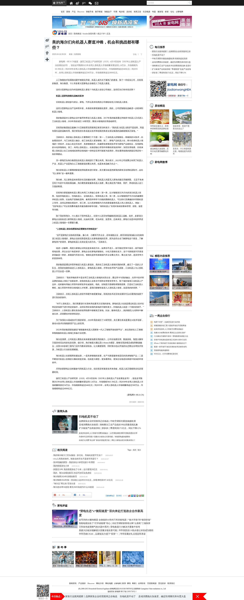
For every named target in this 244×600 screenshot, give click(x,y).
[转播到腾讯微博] (47, 46)
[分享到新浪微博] (47, 40)
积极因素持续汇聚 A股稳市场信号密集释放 (170, 326)
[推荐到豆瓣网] (143, 496)
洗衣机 (129, 12)
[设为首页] (71, 3)
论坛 (172, 12)
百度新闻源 (151, 583)
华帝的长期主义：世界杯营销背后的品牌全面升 (159, 128)
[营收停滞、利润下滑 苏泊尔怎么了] (182, 110)
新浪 (124, 583)
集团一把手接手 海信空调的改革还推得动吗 (170, 347)
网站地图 (109, 583)
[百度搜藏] (135, 496)
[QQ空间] (137, 496)
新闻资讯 (73, 583)
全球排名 (141, 583)
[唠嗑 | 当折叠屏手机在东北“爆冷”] (133, 552)
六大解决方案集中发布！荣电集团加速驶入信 (171, 336)
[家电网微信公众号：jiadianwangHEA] (43, 587)
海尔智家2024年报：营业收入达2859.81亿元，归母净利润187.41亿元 (83, 480)
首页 (63, 12)
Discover (80, 12)
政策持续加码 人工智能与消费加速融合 (168, 329)
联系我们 (171, 583)
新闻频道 (77, 34)
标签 (167, 12)
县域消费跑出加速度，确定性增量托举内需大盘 (171, 62)
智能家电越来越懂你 (161, 350)
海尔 (139, 450)
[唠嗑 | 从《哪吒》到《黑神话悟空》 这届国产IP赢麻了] (110, 552)
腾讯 (129, 583)
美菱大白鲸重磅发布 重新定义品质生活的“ (170, 333)
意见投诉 (162, 583)
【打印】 (119, 496)
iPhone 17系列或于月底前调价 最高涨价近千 (170, 343)
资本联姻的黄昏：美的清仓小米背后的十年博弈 (74, 462)
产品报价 (82, 583)
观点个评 (101, 34)
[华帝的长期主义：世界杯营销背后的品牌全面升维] (159, 110)
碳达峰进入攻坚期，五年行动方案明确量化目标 (159, 151)
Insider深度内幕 (89, 34)
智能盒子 (108, 12)
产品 (74, 12)
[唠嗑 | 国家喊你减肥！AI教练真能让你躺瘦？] (63, 552)
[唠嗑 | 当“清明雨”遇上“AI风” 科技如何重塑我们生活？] (86, 552)
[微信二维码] (90, 3)
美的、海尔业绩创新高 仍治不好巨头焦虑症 (72, 473)
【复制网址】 (110, 496)
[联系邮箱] (96, 3)
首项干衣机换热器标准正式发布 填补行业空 (170, 340)
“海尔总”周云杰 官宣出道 (64, 484)
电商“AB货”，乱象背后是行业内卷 (167, 322)
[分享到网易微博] (47, 53)
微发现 (160, 12)
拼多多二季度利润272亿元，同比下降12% (169, 73)
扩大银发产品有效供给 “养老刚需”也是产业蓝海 (171, 69)
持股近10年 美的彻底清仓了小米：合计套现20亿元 (75, 469)
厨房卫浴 (137, 12)
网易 (134, 583)
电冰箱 (122, 12)
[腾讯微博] (84, 3)
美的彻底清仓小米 (61, 466)
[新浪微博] (77, 3)
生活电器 (146, 12)
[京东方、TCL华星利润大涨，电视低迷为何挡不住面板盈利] (182, 133)
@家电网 (179, 12)
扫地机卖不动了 (158, 55)
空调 (115, 12)
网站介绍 (100, 583)
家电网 (59, 3)
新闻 (68, 12)
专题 (154, 12)
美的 (134, 450)
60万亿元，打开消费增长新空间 (166, 354)
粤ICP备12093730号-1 (128, 591)
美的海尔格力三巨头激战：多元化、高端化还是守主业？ (78, 455)
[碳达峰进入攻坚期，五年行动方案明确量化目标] (159, 133)
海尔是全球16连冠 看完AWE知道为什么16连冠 (73, 487)
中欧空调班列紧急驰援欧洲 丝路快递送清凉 (169, 58)
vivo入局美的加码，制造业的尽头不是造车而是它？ (75, 459)
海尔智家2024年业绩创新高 (65, 476)
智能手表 (89, 12)
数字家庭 (99, 12)
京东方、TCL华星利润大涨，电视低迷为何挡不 (182, 151)
